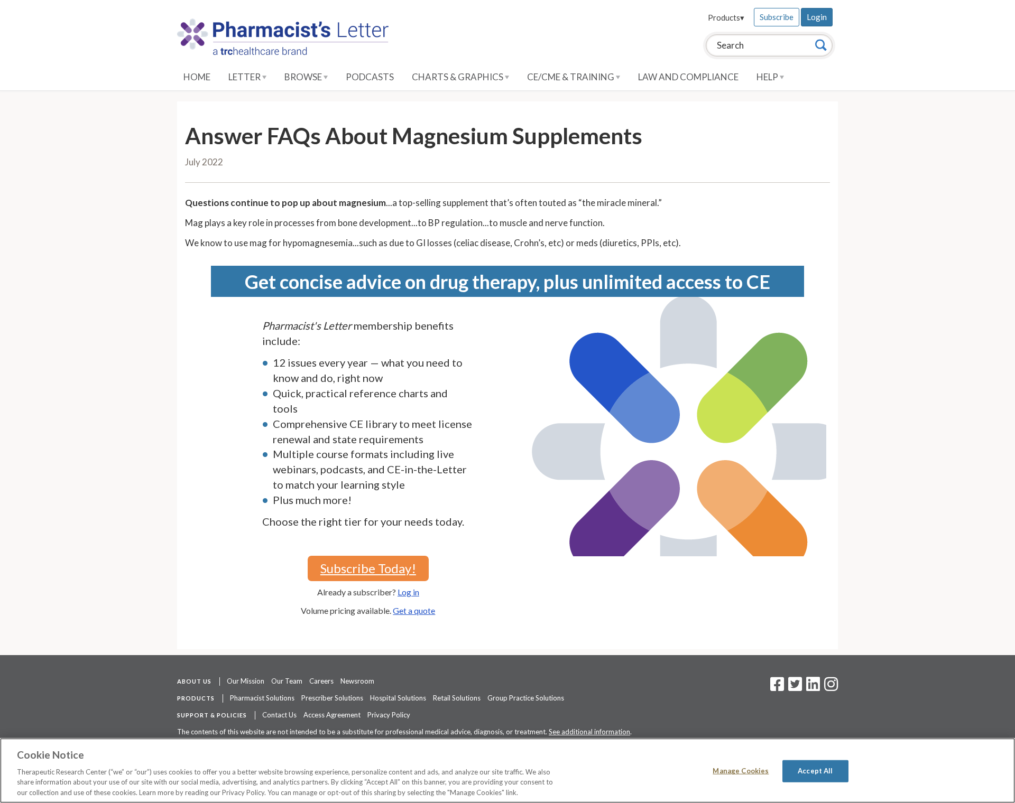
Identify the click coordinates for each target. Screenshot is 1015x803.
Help (768, 76)
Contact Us (279, 715)
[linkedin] (813, 687)
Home (196, 76)
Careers (321, 681)
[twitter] (794, 687)
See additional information (589, 731)
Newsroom (357, 681)
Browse (304, 76)
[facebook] (777, 687)
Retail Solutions (457, 698)
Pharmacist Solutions (262, 698)
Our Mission (245, 681)
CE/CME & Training (571, 76)
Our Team (286, 681)
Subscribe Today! (368, 568)
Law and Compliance (688, 76)
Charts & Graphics (458, 76)
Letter (245, 76)
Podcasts (370, 76)
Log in (408, 592)
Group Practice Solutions (525, 698)
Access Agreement (332, 715)
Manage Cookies (741, 771)
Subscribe (776, 17)
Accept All (815, 771)
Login (817, 17)
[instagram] (831, 687)
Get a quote (414, 610)
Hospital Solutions (398, 698)
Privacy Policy (388, 715)
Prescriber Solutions (332, 698)
